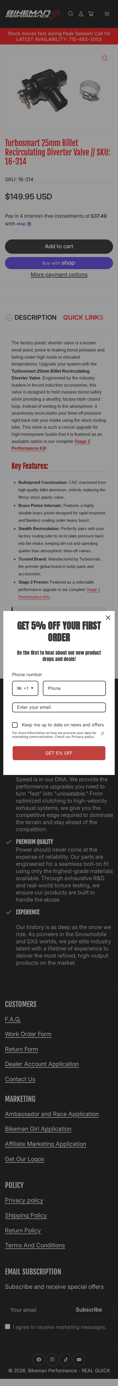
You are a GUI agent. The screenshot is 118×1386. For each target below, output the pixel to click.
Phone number (27, 674)
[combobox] (25, 688)
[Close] (108, 617)
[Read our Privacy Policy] (102, 733)
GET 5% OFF (59, 753)
